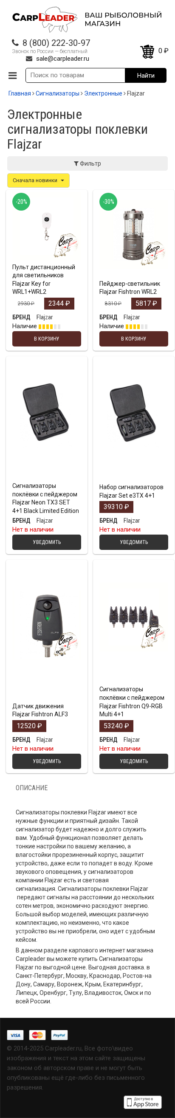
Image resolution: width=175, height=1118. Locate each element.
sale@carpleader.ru (62, 58)
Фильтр (90, 163)
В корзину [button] (46, 258)
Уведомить (47, 476)
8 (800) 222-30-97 (56, 43)
